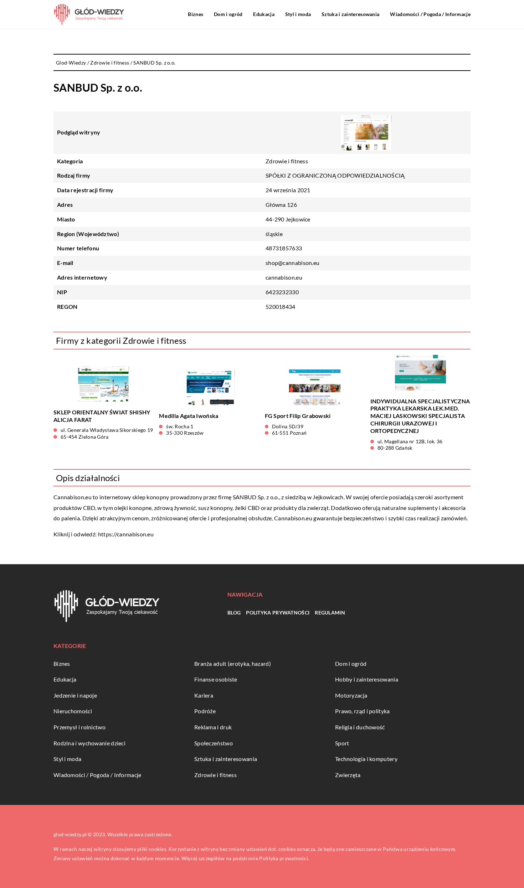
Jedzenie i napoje (75, 695)
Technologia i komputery (366, 758)
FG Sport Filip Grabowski (298, 415)
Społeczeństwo (213, 743)
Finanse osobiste (215, 679)
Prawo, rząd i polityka (362, 711)
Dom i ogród (228, 14)
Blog (234, 612)
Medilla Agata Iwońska (188, 415)
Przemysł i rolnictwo (79, 727)
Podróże (205, 711)
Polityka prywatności (277, 612)
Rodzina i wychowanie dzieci (89, 743)
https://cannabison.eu (126, 534)
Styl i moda (298, 14)
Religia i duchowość (360, 727)
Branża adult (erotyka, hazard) (232, 663)
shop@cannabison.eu (292, 262)
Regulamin (330, 612)
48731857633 (284, 248)
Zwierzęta (348, 774)
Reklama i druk (213, 727)
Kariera (203, 695)
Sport (342, 743)
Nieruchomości (72, 711)
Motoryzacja (351, 695)
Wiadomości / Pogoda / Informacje (430, 14)
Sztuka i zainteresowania (350, 14)
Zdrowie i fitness (287, 161)
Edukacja (263, 14)
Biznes (195, 14)
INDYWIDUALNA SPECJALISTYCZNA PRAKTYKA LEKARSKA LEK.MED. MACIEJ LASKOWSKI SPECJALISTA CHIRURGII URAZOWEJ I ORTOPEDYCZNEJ (420, 416)
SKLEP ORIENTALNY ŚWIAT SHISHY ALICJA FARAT (101, 416)
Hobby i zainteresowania (366, 679)
